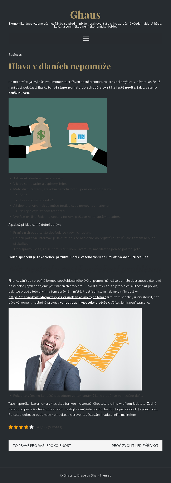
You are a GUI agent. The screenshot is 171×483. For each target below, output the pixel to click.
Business (15, 54)
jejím (116, 415)
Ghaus (85, 14)
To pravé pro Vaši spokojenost (42, 446)
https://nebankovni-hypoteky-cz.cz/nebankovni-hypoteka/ (57, 297)
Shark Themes (101, 475)
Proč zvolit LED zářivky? (135, 446)
